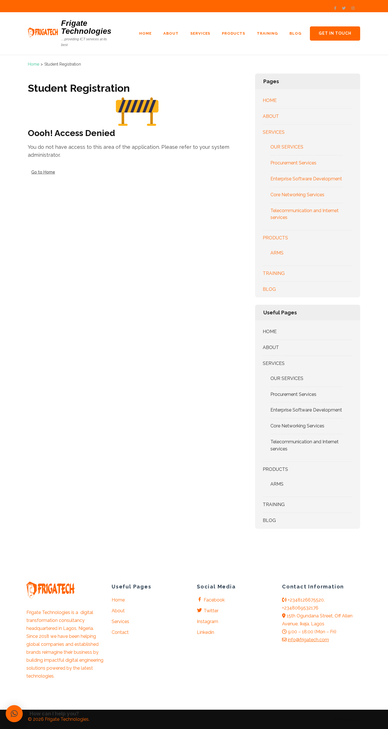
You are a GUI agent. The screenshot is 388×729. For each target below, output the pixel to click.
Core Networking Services (297, 194)
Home (118, 600)
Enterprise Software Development (306, 178)
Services (120, 621)
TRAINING (267, 33)
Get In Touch (335, 33)
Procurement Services (293, 163)
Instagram (207, 621)
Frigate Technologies (86, 27)
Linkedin (205, 632)
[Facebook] (335, 8)
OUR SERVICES (286, 147)
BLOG (295, 33)
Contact (120, 632)
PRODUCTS (233, 33)
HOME (145, 33)
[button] (14, 713)
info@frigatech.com (308, 639)
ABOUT (171, 33)
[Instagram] (352, 8)
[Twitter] (344, 8)
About (118, 610)
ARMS (276, 253)
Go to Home (43, 172)
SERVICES (200, 33)
